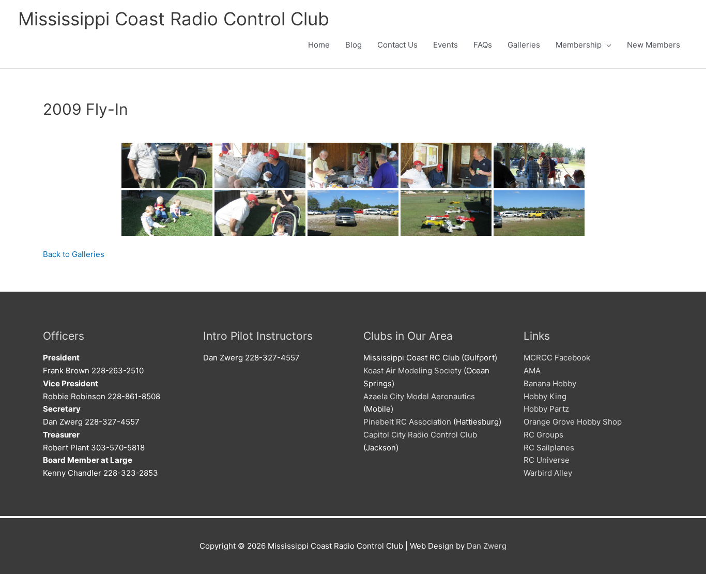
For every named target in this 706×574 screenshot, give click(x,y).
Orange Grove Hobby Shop (573, 422)
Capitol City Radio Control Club (420, 435)
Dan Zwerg (487, 546)
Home (319, 45)
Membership (579, 45)
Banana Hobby (550, 383)
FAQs (482, 45)
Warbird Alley (548, 473)
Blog (353, 45)
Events (445, 45)
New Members (653, 45)
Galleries (524, 45)
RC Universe (547, 460)
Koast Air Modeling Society (412, 370)
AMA (532, 370)
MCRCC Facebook (557, 357)
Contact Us (397, 45)
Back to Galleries (73, 254)
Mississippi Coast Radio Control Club (173, 18)
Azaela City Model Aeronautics (419, 396)
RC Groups (543, 435)
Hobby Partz (546, 409)
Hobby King (545, 396)
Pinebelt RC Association (407, 422)
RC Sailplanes (549, 447)
